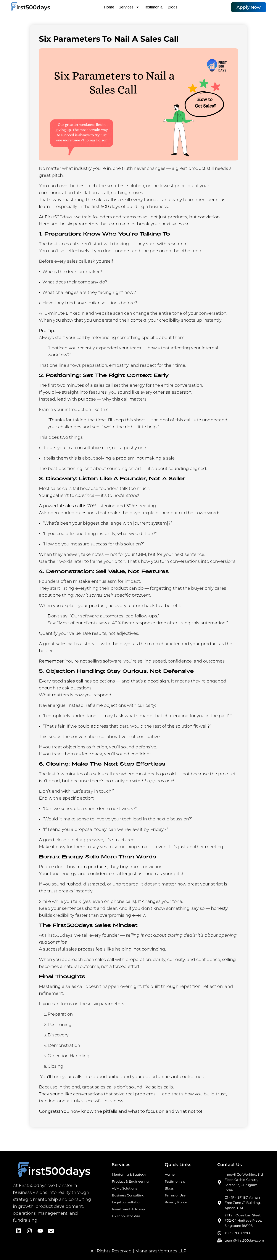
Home (109, 7)
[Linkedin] (18, 1230)
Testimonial (153, 7)
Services (126, 7)
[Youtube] (40, 1230)
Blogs (172, 7)
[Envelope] (50, 1230)
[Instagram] (29, 1230)
